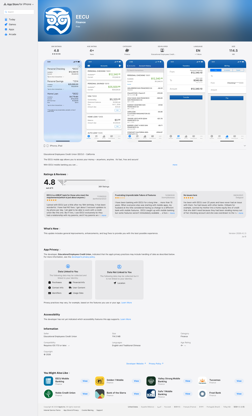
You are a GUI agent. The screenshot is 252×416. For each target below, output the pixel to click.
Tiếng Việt (227, 407)
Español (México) (147, 407)
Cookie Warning (87, 410)
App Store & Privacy (71, 410)
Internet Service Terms (52, 410)
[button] (19, 19)
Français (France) (189, 407)
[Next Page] (249, 101)
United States (133, 407)
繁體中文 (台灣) (239, 407)
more (175, 165)
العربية (159, 407)
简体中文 (177, 407)
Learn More (126, 302)
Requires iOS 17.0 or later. (55, 345)
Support (100, 410)
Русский (167, 407)
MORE (104, 215)
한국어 (201, 407)
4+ (182, 345)
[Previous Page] (41, 101)
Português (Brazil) (213, 407)
